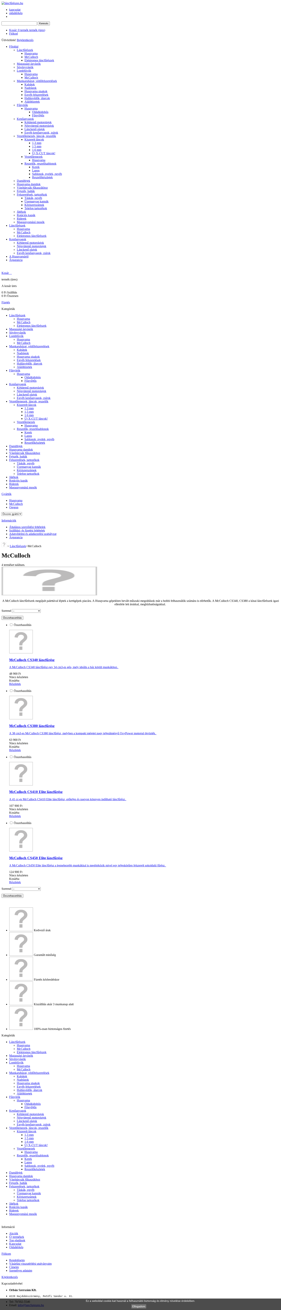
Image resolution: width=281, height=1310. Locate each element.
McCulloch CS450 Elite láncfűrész (36, 858)
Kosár (6, 273)
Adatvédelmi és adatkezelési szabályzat (32, 534)
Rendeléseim (17, 1260)
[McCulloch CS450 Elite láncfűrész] (21, 850)
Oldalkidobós (40, 112)
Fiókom (6, 1253)
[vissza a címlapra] (4, 546)
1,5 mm (36, 146)
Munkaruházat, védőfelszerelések (37, 81)
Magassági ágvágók (29, 63)
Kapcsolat (15, 1243)
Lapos (36, 170)
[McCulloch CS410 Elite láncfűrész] (21, 784)
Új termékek (16, 1236)
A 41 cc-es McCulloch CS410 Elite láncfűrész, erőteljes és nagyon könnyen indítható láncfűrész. (67, 799)
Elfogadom (138, 1306)
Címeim (14, 1267)
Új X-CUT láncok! (43, 153)
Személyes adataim (20, 1270)
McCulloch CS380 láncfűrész (31, 726)
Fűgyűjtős (38, 115)
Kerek (36, 167)
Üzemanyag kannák (36, 201)
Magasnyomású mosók (31, 222)
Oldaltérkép (16, 1247)
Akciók (13, 1233)
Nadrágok (30, 87)
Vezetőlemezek (33, 156)
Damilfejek (23, 180)
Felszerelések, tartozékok (32, 194)
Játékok (21, 211)
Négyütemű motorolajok (39, 125)
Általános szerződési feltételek (27, 527)
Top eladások (17, 1240)
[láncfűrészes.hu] (12, 3)
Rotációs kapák (26, 215)
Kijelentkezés (10, 1277)
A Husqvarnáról (18, 256)
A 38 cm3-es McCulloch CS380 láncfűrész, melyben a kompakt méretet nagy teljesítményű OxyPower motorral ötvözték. (83, 733)
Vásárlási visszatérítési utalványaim (30, 1263)
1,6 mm (36, 149)
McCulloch (31, 57)
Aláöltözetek (32, 101)
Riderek (21, 218)
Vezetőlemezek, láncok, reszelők (36, 136)
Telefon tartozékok (35, 208)
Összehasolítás (22, 625)
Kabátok (29, 84)
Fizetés (6, 302)
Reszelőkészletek (42, 177)
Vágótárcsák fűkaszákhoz (32, 187)
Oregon (13, 507)
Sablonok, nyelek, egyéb (47, 174)
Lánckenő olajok (34, 129)
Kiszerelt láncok (34, 139)
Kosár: (27, 30)
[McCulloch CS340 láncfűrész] (21, 652)
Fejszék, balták (26, 191)
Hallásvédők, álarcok (37, 98)
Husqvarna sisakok (35, 91)
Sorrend (6, 610)
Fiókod (13, 33)
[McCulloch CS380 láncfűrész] (21, 718)
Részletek (15, 684)
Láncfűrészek (25, 50)
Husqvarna (31, 53)
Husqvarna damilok (29, 184)
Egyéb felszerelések (36, 94)
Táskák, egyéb (33, 198)
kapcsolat (14, 9)
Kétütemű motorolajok (38, 122)
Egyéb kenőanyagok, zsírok (41, 132)
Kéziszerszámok (34, 204)
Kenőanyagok (25, 118)
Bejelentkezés (25, 40)
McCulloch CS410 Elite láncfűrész (36, 792)
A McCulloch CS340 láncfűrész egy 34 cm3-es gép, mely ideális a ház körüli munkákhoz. (64, 667)
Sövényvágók (25, 67)
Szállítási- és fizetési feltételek (27, 530)
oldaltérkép (16, 13)
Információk (9, 520)
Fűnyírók (22, 105)
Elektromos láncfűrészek (39, 60)
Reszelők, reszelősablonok (40, 163)
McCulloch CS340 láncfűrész (31, 660)
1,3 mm (36, 143)
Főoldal (13, 46)
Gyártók (6, 494)
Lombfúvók (24, 70)
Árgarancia (16, 260)
